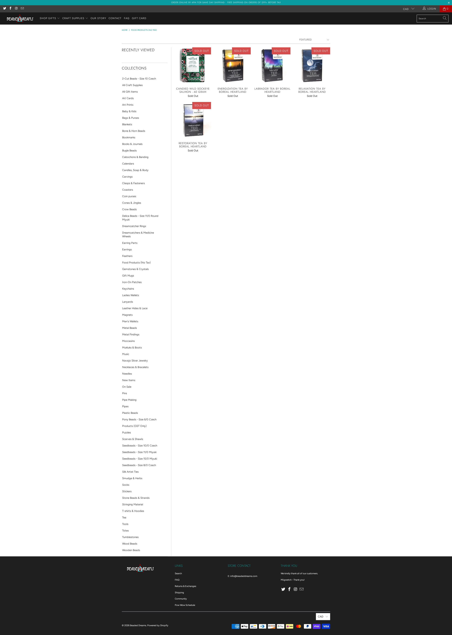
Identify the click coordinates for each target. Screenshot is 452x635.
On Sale (126, 386)
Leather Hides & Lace (134, 308)
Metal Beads (129, 328)
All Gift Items (130, 91)
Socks (125, 484)
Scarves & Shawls (132, 439)
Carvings (127, 176)
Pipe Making (129, 399)
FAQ (126, 18)
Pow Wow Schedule (185, 605)
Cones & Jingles (131, 202)
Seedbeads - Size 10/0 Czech (139, 445)
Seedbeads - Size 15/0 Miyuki (139, 458)
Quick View (193, 73)
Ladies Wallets (130, 295)
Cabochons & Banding (135, 157)
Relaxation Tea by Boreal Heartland (312, 65)
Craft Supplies (73, 18)
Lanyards (127, 301)
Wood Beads (129, 543)
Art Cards (128, 98)
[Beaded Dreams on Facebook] (10, 8)
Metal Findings (130, 334)
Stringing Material (132, 504)
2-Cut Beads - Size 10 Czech (139, 78)
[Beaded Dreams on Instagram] (16, 8)
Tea (124, 517)
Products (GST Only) (134, 426)
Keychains (128, 288)
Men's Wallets (130, 321)
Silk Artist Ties (130, 471)
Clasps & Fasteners (133, 183)
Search (178, 573)
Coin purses (129, 196)
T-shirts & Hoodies (133, 511)
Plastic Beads (130, 412)
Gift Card (139, 18)
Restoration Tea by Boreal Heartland (193, 120)
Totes (125, 530)
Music (125, 354)
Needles (127, 373)
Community (181, 598)
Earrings (127, 249)
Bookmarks (128, 137)
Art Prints (127, 104)
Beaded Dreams (138, 625)
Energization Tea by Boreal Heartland (233, 65)
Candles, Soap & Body (135, 170)
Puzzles (126, 432)
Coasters (127, 189)
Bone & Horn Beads (133, 131)
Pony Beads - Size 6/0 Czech (139, 419)
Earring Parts (129, 243)
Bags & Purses (130, 117)
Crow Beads (129, 209)
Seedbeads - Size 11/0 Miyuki (139, 452)
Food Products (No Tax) (136, 262)
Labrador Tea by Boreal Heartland (272, 65)
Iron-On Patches (132, 282)
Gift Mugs (128, 275)
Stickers (127, 491)
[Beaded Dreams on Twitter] (4, 8)
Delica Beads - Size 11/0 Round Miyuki (140, 217)
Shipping (179, 592)
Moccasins (128, 341)
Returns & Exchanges (185, 586)
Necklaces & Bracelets (135, 367)
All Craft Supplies (132, 85)
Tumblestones (130, 537)
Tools (125, 524)
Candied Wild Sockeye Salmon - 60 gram (193, 65)
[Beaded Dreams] (20, 18)
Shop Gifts (48, 18)
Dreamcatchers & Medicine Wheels (138, 234)
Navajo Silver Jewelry (135, 360)
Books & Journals (132, 144)
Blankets (127, 124)
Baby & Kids (129, 111)
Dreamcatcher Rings (134, 226)
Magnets (127, 314)
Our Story (98, 18)
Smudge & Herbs (132, 478)
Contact (115, 18)
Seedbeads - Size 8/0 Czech (139, 465)
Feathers (127, 256)
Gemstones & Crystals (135, 269)
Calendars (128, 163)
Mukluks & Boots (132, 347)
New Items (128, 380)
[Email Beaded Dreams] (22, 8)
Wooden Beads (131, 550)
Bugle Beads (129, 150)
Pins (124, 393)
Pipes (125, 406)
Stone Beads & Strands (136, 497)
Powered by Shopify (157, 625)
